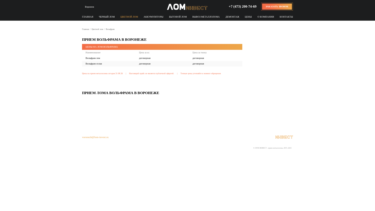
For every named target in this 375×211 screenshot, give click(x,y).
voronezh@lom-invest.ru (95, 137)
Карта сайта (201, 137)
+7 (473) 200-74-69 (242, 6)
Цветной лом (129, 17)
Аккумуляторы (153, 17)
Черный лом (107, 17)
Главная (87, 17)
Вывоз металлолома (206, 17)
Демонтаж (232, 17)
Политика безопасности (173, 137)
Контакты (286, 17)
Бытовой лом (178, 17)
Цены (248, 17)
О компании (266, 17)
